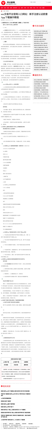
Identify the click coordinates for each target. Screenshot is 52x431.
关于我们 (5, 423)
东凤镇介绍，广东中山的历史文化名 (41, 92)
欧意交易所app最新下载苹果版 (8, 404)
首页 (2, 7)
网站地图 (30, 423)
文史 (40, 7)
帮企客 (16, 426)
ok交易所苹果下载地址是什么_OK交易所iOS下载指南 (13, 419)
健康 (43, 7)
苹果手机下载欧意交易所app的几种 (41, 33)
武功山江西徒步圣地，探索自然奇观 (41, 79)
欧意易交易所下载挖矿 (6, 401)
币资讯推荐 (39, 26)
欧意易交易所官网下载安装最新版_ (41, 51)
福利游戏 (15, 7)
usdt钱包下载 (6, 362)
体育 (25, 7)
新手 (14, 22)
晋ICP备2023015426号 (32, 428)
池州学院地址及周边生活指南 (40, 81)
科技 (34, 7)
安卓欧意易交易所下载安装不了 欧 (41, 67)
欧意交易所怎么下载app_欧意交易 (40, 43)
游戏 (11, 7)
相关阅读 (6, 386)
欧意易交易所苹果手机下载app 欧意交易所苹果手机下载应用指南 (15, 412)
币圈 (5, 64)
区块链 (9, 263)
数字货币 (16, 66)
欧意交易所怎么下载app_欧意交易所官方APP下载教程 (13, 409)
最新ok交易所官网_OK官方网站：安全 (41, 63)
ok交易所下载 (16, 362)
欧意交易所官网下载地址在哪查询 (40, 61)
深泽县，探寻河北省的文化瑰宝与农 (41, 98)
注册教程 (26, 362)
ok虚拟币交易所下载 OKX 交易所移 (41, 53)
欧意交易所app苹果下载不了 (7, 406)
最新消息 (26, 364)
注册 (16, 22)
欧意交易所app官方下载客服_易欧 (40, 31)
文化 (28, 7)
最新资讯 (38, 75)
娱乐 (22, 7)
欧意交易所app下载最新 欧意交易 (40, 69)
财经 (8, 7)
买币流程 (6, 364)
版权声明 (18, 423)
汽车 (37, 7)
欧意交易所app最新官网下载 (39, 65)
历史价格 (16, 364)
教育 (31, 7)
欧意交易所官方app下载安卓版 (40, 55)
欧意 (20, 22)
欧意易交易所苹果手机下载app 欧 (40, 45)
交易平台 (4, 22)
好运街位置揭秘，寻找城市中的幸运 (41, 83)
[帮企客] (11, 3)
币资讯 (7, 11)
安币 (6, 41)
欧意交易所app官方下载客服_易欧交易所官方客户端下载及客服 (15, 391)
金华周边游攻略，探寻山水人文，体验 (41, 96)
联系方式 (11, 423)
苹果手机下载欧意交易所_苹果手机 (41, 47)
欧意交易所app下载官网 (38, 57)
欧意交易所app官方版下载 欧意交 (40, 59)
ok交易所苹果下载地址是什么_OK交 (41, 49)
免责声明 (24, 423)
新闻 (5, 7)
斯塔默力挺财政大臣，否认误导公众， (41, 94)
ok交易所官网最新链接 (6, 398)
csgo (19, 7)
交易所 (5, 30)
